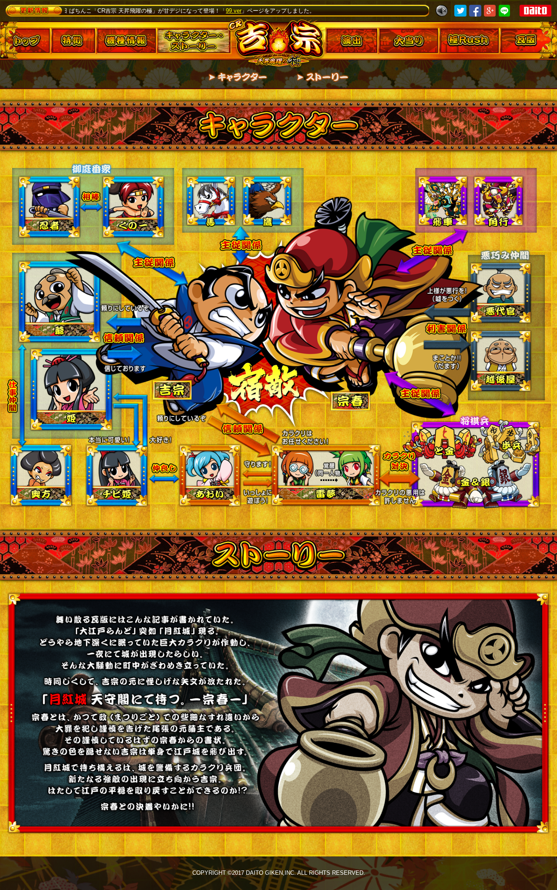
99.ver (169, 10)
